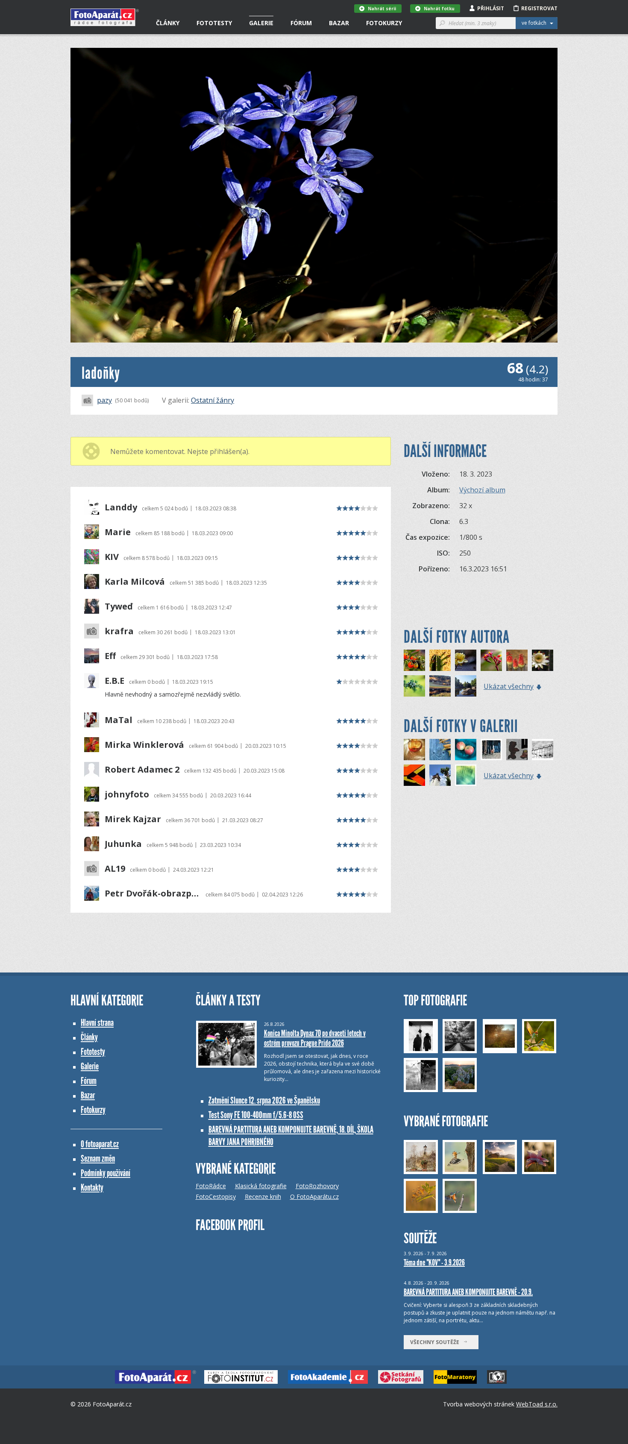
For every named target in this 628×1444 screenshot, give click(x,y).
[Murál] (517, 749)
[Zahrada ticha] (465, 775)
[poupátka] (440, 660)
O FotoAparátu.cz (314, 1196)
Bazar (339, 23)
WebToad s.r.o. (537, 1404)
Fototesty (214, 23)
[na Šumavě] (440, 686)
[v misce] (465, 749)
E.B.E (114, 681)
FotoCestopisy (216, 1196)
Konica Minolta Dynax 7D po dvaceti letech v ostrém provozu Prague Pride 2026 (315, 1038)
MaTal (118, 720)
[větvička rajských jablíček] (414, 660)
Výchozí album (482, 490)
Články (167, 23)
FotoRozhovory (317, 1186)
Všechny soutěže (436, 1342)
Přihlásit (490, 8)
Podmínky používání (105, 1173)
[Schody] (414, 775)
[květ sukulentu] (491, 660)
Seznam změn (98, 1158)
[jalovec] (414, 686)
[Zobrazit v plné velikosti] (314, 195)
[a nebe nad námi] (440, 775)
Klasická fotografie (261, 1186)
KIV (112, 557)
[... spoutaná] (542, 749)
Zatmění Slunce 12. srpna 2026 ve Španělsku (264, 1100)
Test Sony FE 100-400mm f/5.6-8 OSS (255, 1115)
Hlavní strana (97, 1022)
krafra (119, 631)
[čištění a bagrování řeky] (465, 686)
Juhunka (123, 844)
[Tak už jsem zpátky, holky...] (440, 749)
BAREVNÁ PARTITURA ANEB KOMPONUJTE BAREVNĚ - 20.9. (468, 1292)
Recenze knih (263, 1196)
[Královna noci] (542, 660)
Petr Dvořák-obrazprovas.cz (153, 893)
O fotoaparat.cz (100, 1144)
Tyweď (119, 606)
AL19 (115, 869)
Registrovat (539, 8)
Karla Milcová (135, 582)
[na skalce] (517, 660)
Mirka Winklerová (144, 745)
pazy (104, 400)
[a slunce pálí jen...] (414, 749)
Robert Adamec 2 (142, 769)
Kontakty (92, 1187)
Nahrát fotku (439, 9)
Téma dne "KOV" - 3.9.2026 (434, 1262)
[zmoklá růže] (465, 660)
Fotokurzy (384, 23)
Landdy (121, 507)
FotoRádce (211, 1186)
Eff (110, 656)
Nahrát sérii (382, 9)
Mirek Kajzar (133, 819)
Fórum (301, 23)
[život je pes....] (491, 749)
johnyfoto (127, 794)
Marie (118, 532)
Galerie (261, 23)
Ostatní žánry (212, 400)
